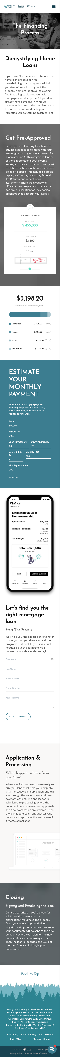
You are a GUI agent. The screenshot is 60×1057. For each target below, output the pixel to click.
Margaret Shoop (41, 1039)
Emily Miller (15, 1039)
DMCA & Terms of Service (36, 1053)
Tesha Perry (12, 1034)
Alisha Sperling (28, 1034)
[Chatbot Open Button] (52, 1049)
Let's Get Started (18, 717)
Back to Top (30, 974)
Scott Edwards (46, 1034)
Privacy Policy (16, 1053)
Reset (14, 478)
